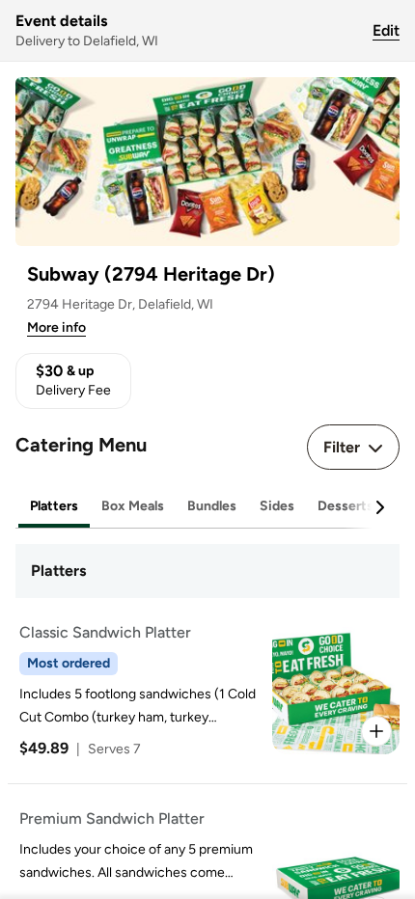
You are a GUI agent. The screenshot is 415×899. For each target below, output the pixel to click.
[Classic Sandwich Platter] (204, 690)
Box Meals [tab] (132, 506)
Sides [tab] (277, 506)
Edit (386, 30)
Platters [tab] (54, 506)
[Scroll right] (379, 507)
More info (56, 327)
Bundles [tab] (211, 506)
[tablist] (207, 507)
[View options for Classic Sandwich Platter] (376, 731)
